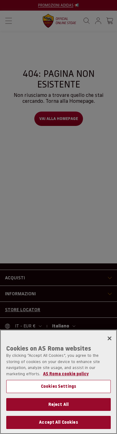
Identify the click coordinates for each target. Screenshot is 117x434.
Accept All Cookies (58, 422)
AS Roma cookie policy (66, 373)
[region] (58, 382)
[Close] (109, 338)
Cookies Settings (58, 386)
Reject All (58, 404)
